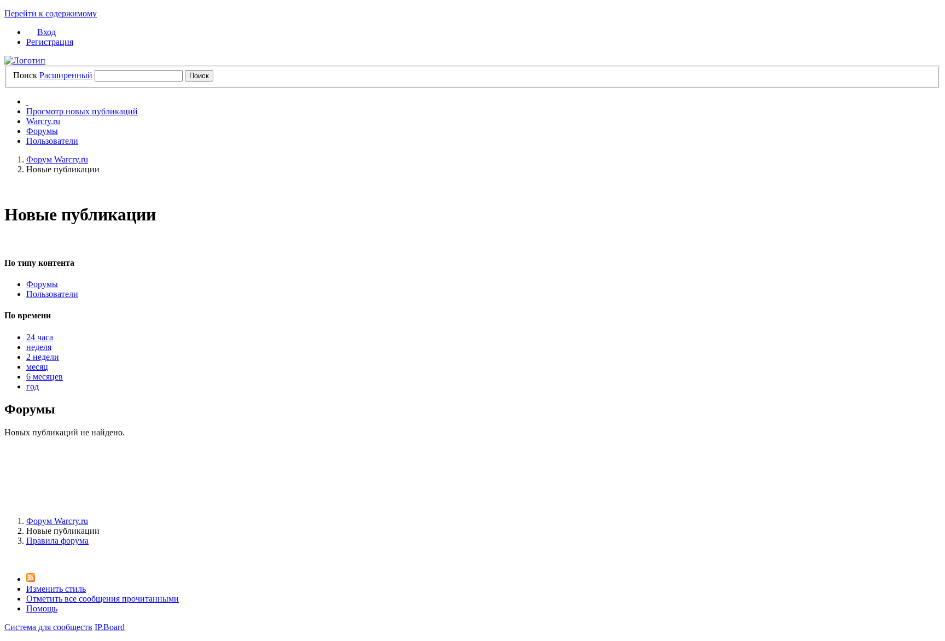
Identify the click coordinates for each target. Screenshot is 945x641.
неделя (38, 347)
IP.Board (110, 627)
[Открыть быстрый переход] (27, 101)
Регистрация (49, 41)
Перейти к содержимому (50, 13)
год (32, 386)
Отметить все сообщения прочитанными (102, 598)
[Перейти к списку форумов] (24, 60)
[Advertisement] (472, 480)
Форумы (42, 131)
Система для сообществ (48, 627)
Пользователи (52, 140)
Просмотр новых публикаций (82, 111)
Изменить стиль (56, 588)
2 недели (42, 357)
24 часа (39, 337)
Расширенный (65, 75)
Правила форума (57, 540)
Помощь (41, 608)
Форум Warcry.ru (57, 521)
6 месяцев (44, 376)
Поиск (25, 75)
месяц (37, 366)
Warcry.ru (43, 121)
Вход (46, 32)
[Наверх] (7, 559)
